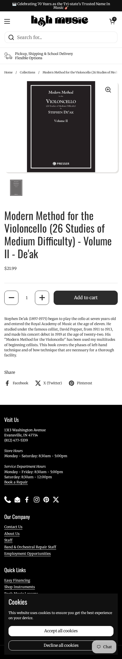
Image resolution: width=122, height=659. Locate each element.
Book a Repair (16, 482)
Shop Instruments (19, 587)
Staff (8, 540)
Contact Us (13, 527)
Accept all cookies (61, 630)
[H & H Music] (59, 21)
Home (8, 72)
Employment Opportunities (27, 553)
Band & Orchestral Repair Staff (30, 547)
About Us (12, 533)
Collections (27, 72)
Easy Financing (17, 580)
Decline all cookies (61, 645)
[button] (11, 298)
